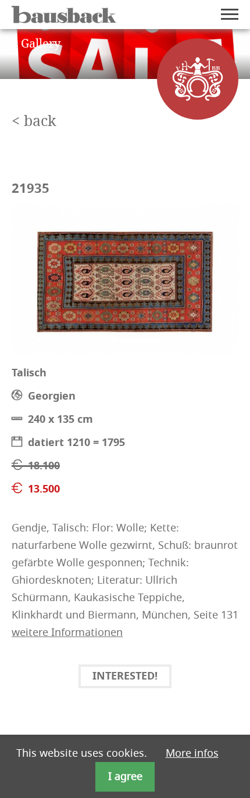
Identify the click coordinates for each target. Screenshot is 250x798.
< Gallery (36, 44)
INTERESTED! (125, 676)
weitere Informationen (67, 632)
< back (34, 121)
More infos (192, 753)
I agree (125, 776)
